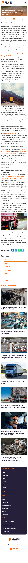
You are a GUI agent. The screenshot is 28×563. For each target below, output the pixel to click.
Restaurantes (5, 481)
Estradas (7, 266)
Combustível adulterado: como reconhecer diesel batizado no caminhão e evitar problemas (11, 459)
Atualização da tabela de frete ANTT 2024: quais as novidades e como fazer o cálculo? (14, 407)
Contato (4, 487)
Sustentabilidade (10, 277)
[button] (25, 2)
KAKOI (18, 544)
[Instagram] (14, 549)
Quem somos (5, 475)
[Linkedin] (17, 549)
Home (3, 472)
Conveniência (9, 260)
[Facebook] (11, 549)
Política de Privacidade (8, 521)
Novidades (8, 270)
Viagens (7, 280)
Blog (3, 484)
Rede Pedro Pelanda (11, 133)
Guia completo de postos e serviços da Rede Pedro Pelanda (13, 308)
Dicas (6, 263)
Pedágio (7, 273)
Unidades (4, 478)
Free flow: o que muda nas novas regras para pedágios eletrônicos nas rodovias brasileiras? (13, 357)
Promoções (5, 514)
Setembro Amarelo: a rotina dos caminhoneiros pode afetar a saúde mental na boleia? (12, 433)
